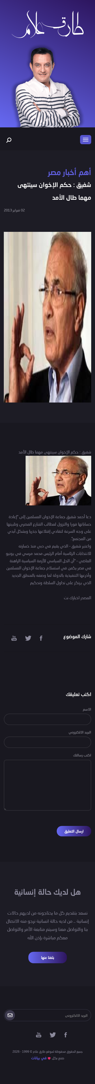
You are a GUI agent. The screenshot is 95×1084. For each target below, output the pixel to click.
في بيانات (39, 1058)
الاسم (87, 709)
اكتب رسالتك (82, 755)
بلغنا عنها (47, 957)
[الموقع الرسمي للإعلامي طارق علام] (48, 23)
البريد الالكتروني (80, 732)
